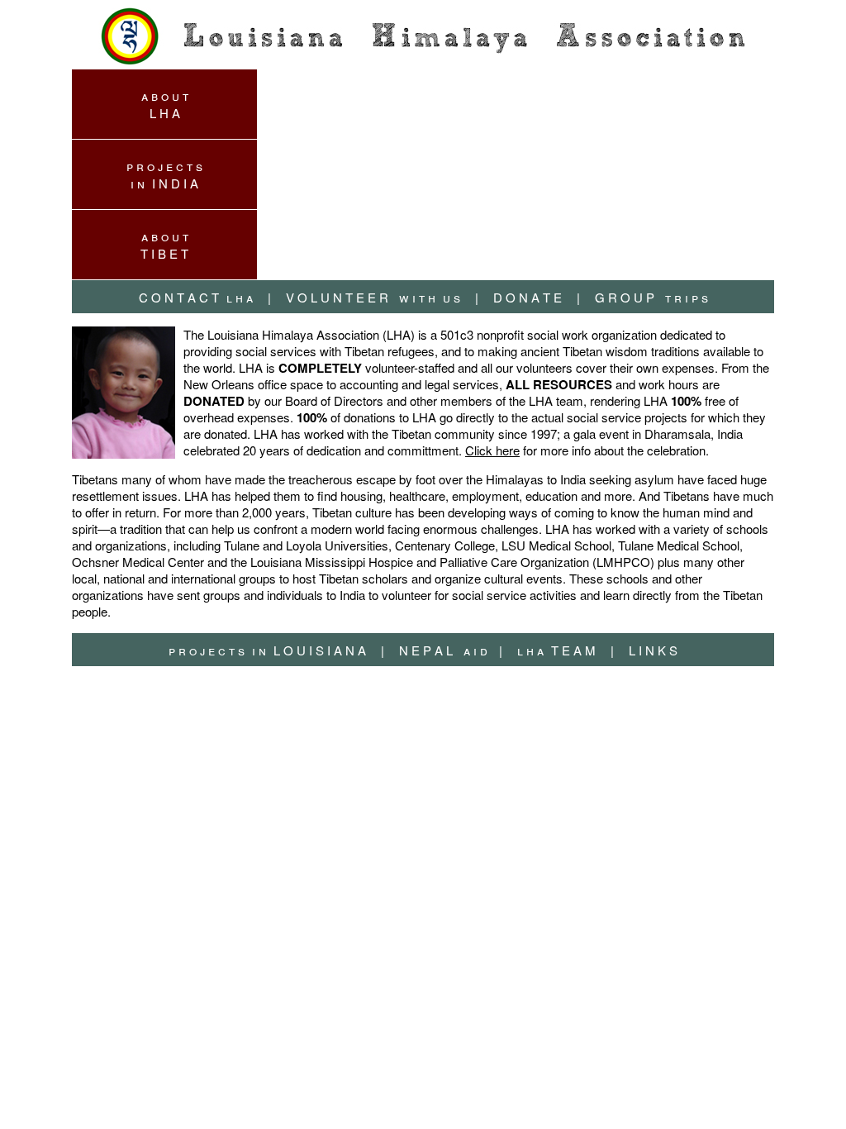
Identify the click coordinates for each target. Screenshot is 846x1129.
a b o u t (164, 104)
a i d (432, 650)
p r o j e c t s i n (164, 174)
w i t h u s (362, 297)
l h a (196, 297)
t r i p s (640, 297)
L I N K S (653, 650)
